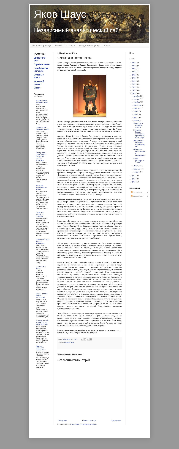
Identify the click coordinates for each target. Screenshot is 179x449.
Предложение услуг (89, 46)
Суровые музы (69, 342)
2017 (134, 90)
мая (135, 117)
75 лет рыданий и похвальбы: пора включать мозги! (42, 323)
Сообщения (137, 192)
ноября (137, 99)
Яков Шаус (60, 14)
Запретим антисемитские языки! (41, 187)
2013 (134, 182)
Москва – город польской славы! (42, 101)
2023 (134, 72)
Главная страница (41, 46)
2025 (134, 66)
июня (136, 114)
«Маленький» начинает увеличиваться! (139, 143)
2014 (134, 179)
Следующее (62, 420)
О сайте (71, 46)
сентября (137, 105)
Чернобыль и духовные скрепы (138, 125)
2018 (134, 87)
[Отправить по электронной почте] (82, 339)
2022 (134, 75)
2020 (134, 81)
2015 (134, 176)
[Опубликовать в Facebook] (91, 339)
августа (137, 108)
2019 (134, 84)
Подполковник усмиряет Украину (42, 128)
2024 (134, 69)
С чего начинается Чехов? (138, 160)
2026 (134, 63)
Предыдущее (116, 420)
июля (136, 111)
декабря (137, 96)
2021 (134, 78)
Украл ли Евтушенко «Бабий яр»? (40, 348)
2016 (134, 93)
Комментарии (137, 196)
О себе (58, 46)
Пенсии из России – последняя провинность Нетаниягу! (139, 134)
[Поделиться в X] (88, 339)
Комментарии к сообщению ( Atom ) (83, 424)
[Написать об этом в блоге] (85, 339)
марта (136, 166)
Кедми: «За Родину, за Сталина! (40, 214)
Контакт (108, 46)
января (136, 172)
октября (137, 102)
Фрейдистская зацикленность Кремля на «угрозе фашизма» (41, 156)
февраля (137, 169)
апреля (137, 121)
